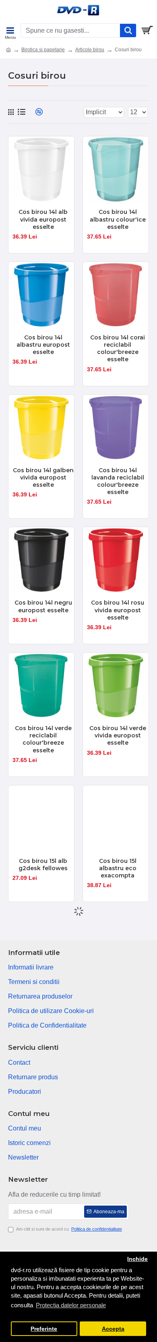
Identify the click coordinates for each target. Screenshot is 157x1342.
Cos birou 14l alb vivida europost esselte (43, 219)
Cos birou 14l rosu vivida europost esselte (117, 610)
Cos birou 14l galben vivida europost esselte (43, 477)
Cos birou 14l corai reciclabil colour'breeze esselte (117, 348)
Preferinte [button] (44, 1329)
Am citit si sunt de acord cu (69, 1229)
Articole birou (89, 49)
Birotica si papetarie (43, 49)
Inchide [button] (137, 1259)
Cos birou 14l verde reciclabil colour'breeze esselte (43, 739)
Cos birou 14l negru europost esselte (43, 606)
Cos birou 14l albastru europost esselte (43, 345)
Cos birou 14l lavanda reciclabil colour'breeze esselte (117, 481)
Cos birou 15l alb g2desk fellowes (43, 864)
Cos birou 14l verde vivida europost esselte (117, 735)
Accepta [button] (113, 1329)
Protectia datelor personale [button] (71, 1305)
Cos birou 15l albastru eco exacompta (117, 868)
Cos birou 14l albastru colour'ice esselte (118, 219)
